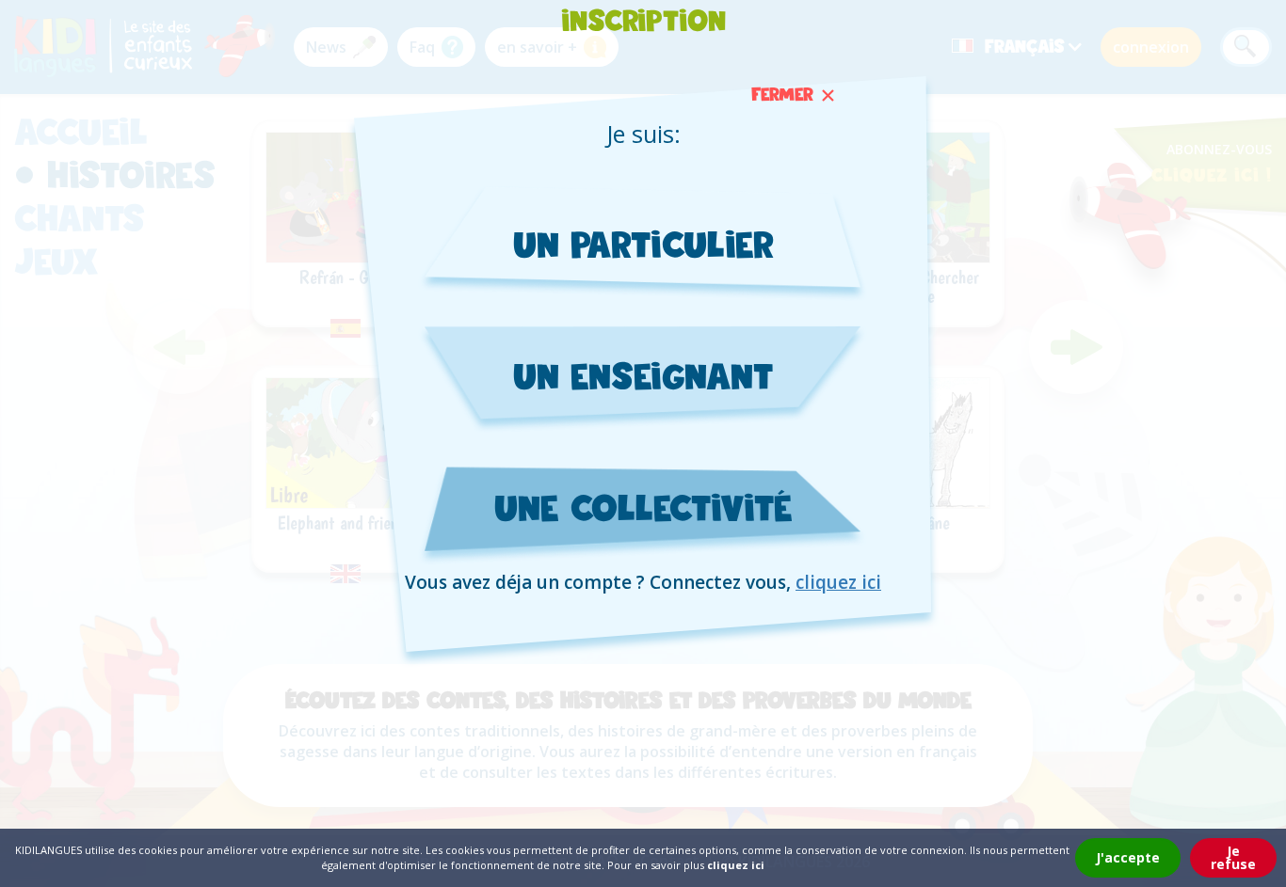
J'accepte (1128, 857)
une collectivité (643, 507)
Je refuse (1233, 857)
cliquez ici (838, 582)
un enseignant (643, 376)
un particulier (643, 244)
